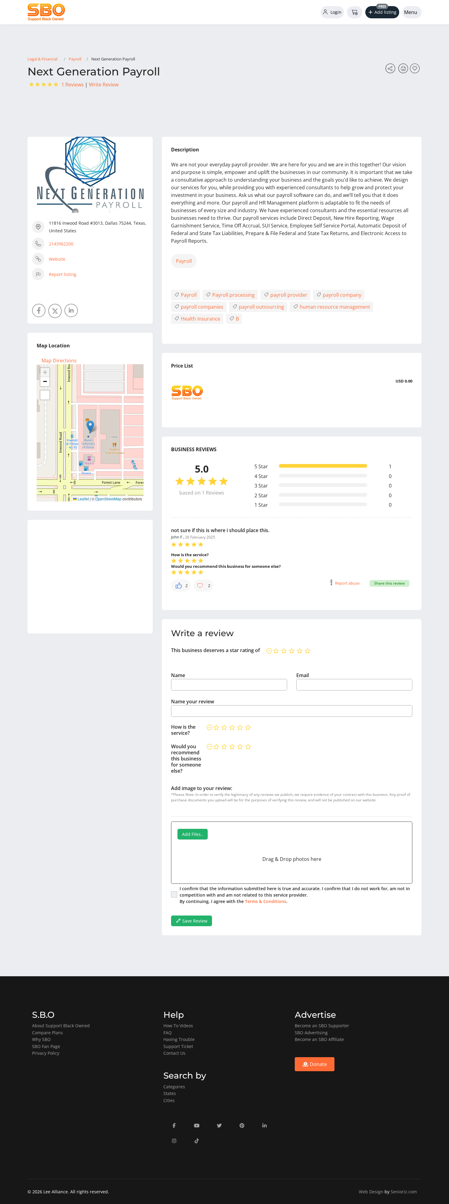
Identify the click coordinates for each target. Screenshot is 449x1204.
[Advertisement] (90, 576)
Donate (317, 1064)
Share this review (389, 583)
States (169, 1093)
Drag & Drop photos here (291, 859)
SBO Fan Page (46, 1046)
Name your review (192, 701)
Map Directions (59, 360)
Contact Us (174, 1053)
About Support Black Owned (61, 1025)
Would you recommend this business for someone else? (186, 758)
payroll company (341, 295)
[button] (382, 12)
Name (178, 675)
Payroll (75, 59)
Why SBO (41, 1039)
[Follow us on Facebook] (39, 310)
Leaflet (83, 498)
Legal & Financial (42, 59)
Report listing (62, 274)
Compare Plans (47, 1032)
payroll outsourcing (261, 306)
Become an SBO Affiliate (319, 1039)
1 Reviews (72, 85)
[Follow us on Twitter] (55, 311)
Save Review (194, 921)
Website (57, 259)
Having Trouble (179, 1039)
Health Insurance (200, 318)
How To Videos (178, 1025)
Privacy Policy (45, 1053)
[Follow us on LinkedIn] (71, 310)
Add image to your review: (201, 788)
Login (335, 12)
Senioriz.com (404, 1192)
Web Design (371, 1192)
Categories (174, 1087)
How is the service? (183, 730)
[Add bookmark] (416, 70)
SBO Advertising (311, 1032)
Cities (169, 1100)
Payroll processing (233, 295)
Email (302, 675)
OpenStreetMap (108, 498)
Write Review (104, 85)
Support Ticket (178, 1046)
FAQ (167, 1032)
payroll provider (288, 295)
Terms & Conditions (265, 901)
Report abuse (347, 583)
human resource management (334, 306)
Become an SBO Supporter (322, 1025)
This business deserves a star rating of (215, 650)
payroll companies (201, 306)
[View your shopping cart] (354, 12)
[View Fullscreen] (44, 395)
